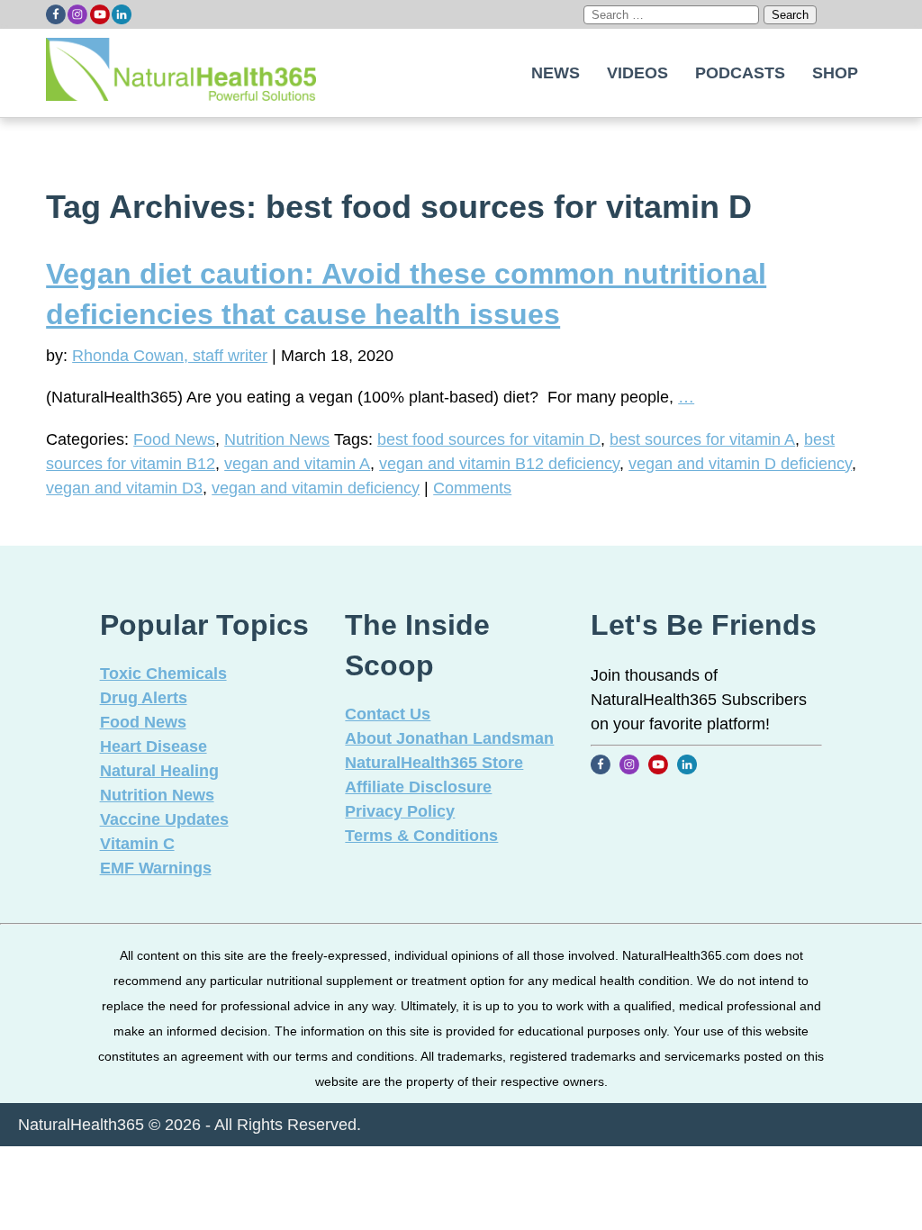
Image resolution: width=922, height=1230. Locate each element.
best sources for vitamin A (702, 439)
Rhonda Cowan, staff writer (169, 356)
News (555, 73)
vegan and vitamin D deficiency (740, 464)
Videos (637, 73)
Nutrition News (277, 439)
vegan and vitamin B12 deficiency (499, 464)
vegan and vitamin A (297, 464)
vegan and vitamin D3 (124, 488)
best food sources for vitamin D (489, 439)
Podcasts (740, 73)
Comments (472, 488)
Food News (174, 439)
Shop (835, 73)
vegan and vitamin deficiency (316, 488)
